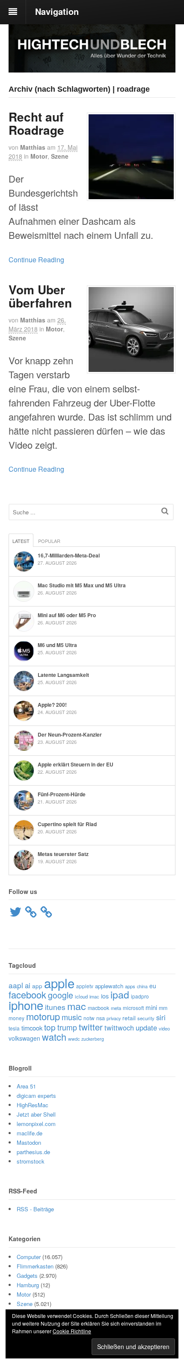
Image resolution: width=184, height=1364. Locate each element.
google (60, 995)
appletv (84, 986)
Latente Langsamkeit (63, 675)
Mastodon (29, 1142)
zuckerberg (92, 1039)
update (146, 1027)
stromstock (31, 1161)
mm (163, 1008)
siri (161, 1017)
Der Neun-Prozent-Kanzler (70, 734)
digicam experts (36, 1095)
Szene (59, 156)
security (145, 1018)
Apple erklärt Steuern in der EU (75, 764)
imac (94, 996)
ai (27, 985)
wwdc (74, 1039)
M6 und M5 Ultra (57, 645)
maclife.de (29, 1133)
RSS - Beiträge (35, 1209)
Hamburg (28, 1285)
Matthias (32, 147)
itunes (55, 1006)
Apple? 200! (52, 704)
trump (67, 1027)
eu (152, 985)
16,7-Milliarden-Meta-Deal (69, 555)
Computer (29, 1257)
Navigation (57, 11)
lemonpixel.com (36, 1124)
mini (151, 1007)
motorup (43, 1016)
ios (105, 996)
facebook (27, 994)
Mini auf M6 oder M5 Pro (67, 615)
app (37, 985)
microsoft (133, 1007)
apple (59, 983)
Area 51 (26, 1086)
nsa (100, 1018)
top (50, 1027)
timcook (31, 1027)
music (72, 1016)
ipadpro (140, 996)
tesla (14, 1028)
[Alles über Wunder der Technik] (92, 66)
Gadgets (27, 1275)
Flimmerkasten (35, 1266)
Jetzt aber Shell (36, 1114)
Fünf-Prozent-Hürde (62, 794)
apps (130, 986)
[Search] (165, 511)
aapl (16, 985)
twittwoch (119, 1027)
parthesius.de (33, 1152)
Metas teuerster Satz (63, 854)
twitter (91, 1027)
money (16, 1018)
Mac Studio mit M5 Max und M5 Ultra (82, 585)
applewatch (109, 986)
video (164, 1028)
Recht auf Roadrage (36, 123)
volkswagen (24, 1038)
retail (129, 1017)
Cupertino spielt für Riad (67, 824)
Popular (49, 540)
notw (89, 1018)
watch (54, 1036)
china (142, 986)
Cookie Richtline (72, 1331)
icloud (81, 996)
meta (116, 1007)
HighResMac (32, 1105)
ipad (119, 994)
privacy (114, 1018)
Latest (21, 540)
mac (76, 1005)
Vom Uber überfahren (40, 296)
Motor (38, 156)
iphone (26, 1004)
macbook (98, 1008)
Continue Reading (36, 259)
